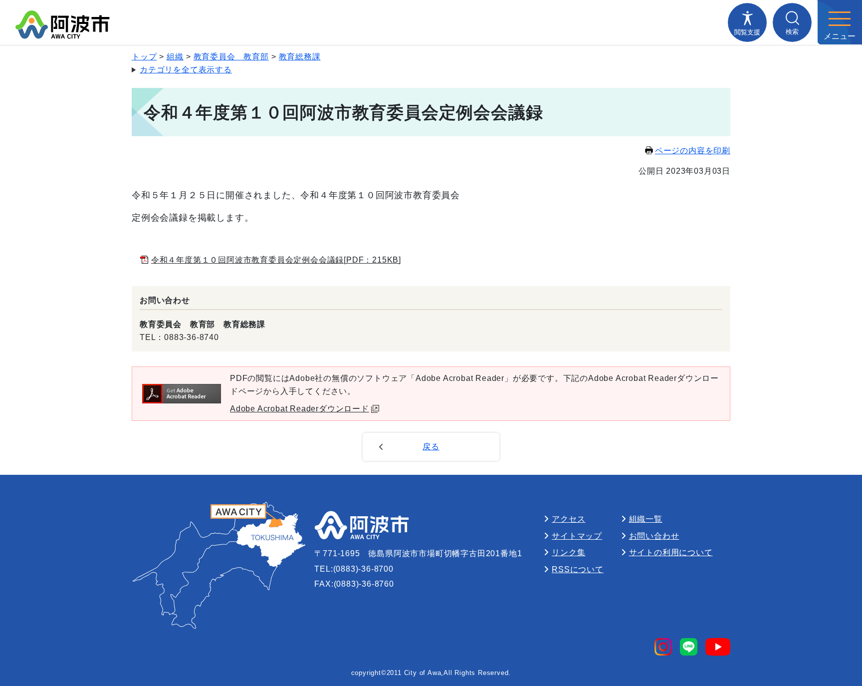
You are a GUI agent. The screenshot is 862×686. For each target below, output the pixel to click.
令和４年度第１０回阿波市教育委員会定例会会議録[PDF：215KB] (276, 260)
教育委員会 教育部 (231, 56)
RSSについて (578, 569)
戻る (431, 446)
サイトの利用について (671, 552)
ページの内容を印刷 (692, 150)
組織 (175, 56)
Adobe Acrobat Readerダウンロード (299, 408)
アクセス (568, 519)
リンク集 (568, 552)
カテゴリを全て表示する (186, 69)
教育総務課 (300, 56)
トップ (144, 56)
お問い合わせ (654, 536)
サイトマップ (577, 536)
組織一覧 (645, 519)
